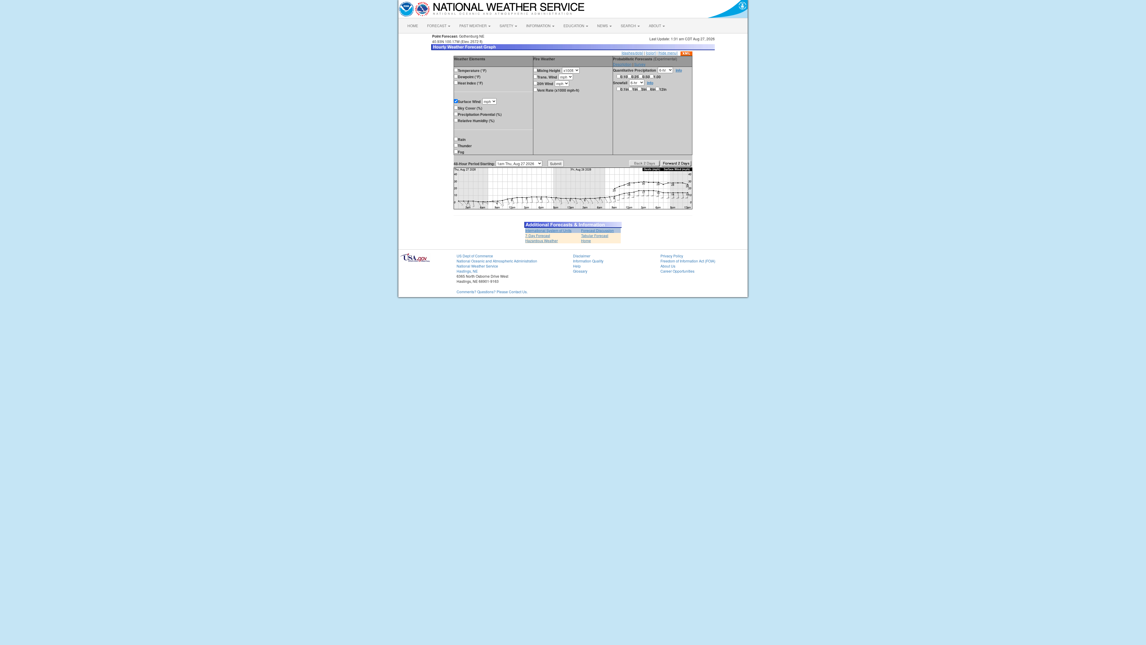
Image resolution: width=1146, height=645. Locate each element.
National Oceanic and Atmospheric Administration (497, 260)
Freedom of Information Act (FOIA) (687, 260)
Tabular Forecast (594, 235)
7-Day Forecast (537, 235)
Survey (640, 64)
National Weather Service (477, 265)
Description (622, 64)
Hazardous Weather (541, 240)
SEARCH (629, 25)
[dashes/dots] (632, 52)
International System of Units (548, 230)
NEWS (603, 25)
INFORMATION (539, 25)
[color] (651, 52)
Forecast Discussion (597, 230)
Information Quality (588, 260)
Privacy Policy (671, 255)
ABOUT (655, 25)
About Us (667, 265)
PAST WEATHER (473, 25)
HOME (412, 25)
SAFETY (507, 25)
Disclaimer (581, 255)
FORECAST (437, 25)
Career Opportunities (677, 271)
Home (586, 240)
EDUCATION (574, 25)
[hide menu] (667, 52)
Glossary (580, 271)
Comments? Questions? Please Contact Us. (492, 291)
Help (577, 265)
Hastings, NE (467, 271)
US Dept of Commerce (475, 255)
